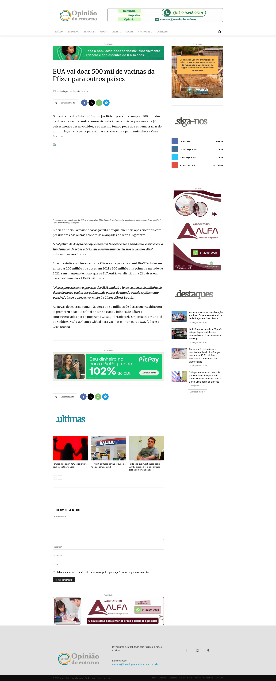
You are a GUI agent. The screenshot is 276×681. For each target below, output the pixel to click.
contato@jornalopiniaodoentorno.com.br (135, 664)
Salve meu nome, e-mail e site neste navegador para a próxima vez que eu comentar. (103, 572)
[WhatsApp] (99, 102)
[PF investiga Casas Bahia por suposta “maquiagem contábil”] (108, 448)
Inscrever (218, 165)
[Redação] (55, 91)
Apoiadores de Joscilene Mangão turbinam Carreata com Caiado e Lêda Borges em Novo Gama (206, 315)
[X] (91, 102)
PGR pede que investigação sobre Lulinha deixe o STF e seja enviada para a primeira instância (144, 467)
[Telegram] (106, 102)
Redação (64, 91)
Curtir (219, 141)
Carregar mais (196, 391)
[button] (219, 32)
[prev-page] (55, 477)
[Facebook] (84, 102)
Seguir (219, 149)
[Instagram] (197, 650)
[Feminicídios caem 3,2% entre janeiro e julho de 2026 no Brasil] (70, 448)
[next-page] (60, 477)
